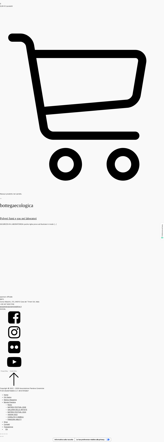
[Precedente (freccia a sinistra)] (1, 436)
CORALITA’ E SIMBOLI (16, 417)
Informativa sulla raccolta (64, 439)
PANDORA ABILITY (15, 419)
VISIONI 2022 (13, 415)
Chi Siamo (7, 397)
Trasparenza (8, 427)
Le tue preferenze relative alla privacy (90, 439)
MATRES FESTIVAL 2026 (17, 407)
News (10, 405)
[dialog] (82, 412)
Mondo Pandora (10, 402)
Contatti (7, 424)
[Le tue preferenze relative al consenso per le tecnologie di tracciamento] (162, 231)
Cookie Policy (13, 371)
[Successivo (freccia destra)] (3, 436)
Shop (6, 422)
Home (6, 395)
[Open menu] (1, 198)
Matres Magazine (10, 400)
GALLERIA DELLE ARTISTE (17, 410)
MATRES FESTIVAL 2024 (17, 412)
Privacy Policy (4, 371)
